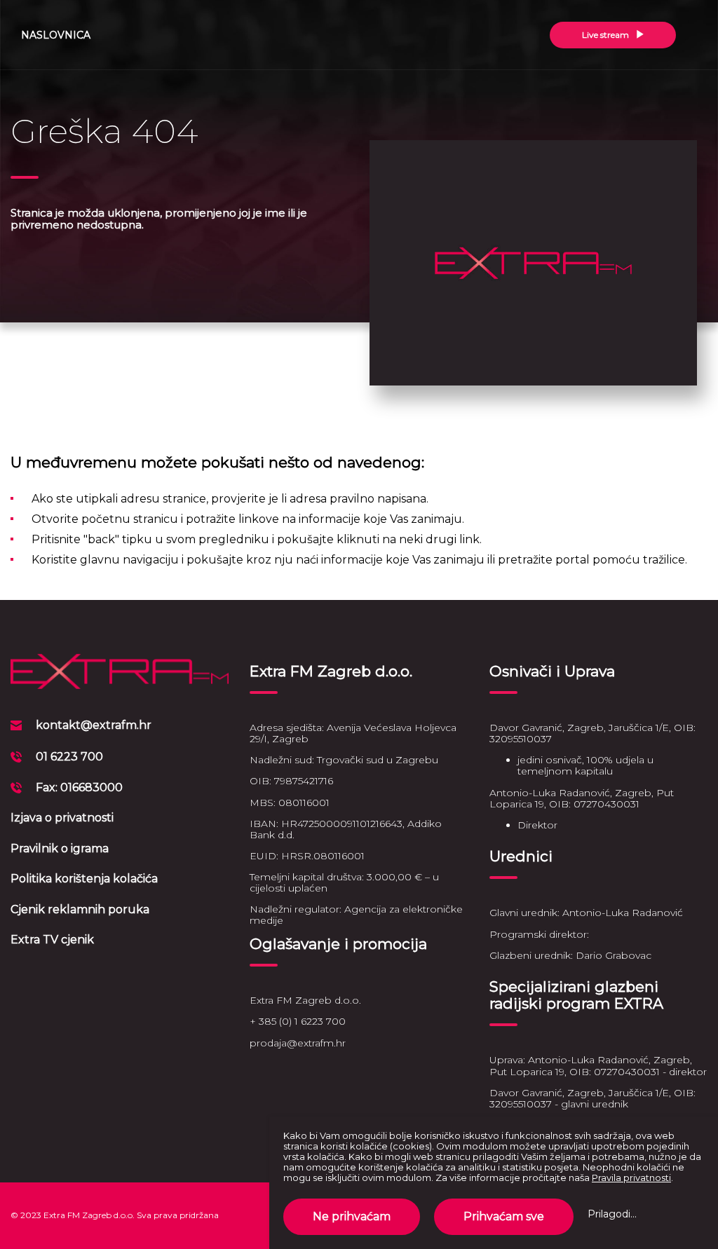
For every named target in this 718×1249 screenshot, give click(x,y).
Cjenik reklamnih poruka (80, 909)
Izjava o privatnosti (62, 817)
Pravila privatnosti (631, 1177)
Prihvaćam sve (503, 1216)
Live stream (606, 34)
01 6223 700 (69, 756)
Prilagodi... (612, 1214)
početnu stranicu (129, 519)
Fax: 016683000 (79, 787)
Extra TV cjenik (52, 939)
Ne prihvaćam (352, 1216)
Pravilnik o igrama (60, 848)
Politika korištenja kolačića (84, 878)
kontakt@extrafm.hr (93, 725)
